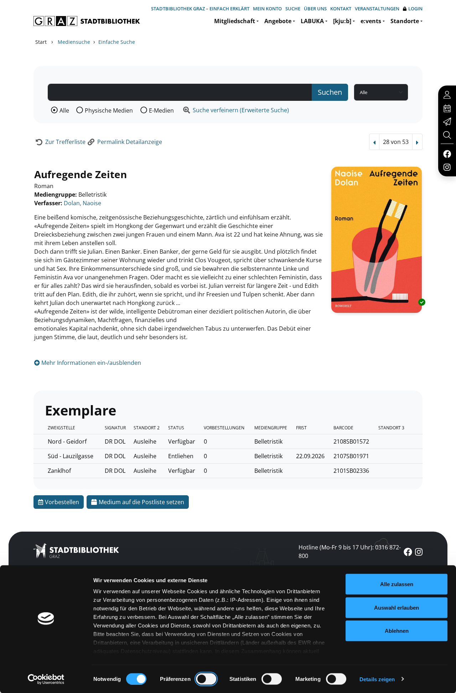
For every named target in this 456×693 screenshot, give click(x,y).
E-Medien (161, 110)
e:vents (371, 21)
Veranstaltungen (377, 8)
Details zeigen (377, 679)
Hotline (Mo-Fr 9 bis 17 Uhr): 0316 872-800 (350, 551)
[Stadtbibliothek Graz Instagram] (447, 167)
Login (415, 8)
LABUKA (312, 21)
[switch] (206, 678)
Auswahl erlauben (396, 607)
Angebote (277, 21)
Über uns (315, 8)
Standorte (404, 21)
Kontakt (340, 8)
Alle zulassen (396, 584)
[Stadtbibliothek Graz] (86, 21)
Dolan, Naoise (82, 203)
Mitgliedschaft (234, 21)
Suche (292, 8)
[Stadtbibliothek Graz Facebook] (447, 153)
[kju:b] (342, 21)
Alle (64, 110)
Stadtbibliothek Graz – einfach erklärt (200, 8)
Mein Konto (267, 8)
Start (41, 41)
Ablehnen (397, 631)
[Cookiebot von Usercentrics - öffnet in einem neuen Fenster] (46, 679)
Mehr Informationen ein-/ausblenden (90, 363)
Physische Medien (109, 110)
